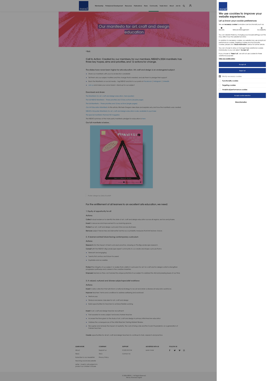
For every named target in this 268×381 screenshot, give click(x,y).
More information (241, 102)
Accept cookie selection (242, 95)
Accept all (242, 64)
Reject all (242, 70)
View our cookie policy (227, 59)
